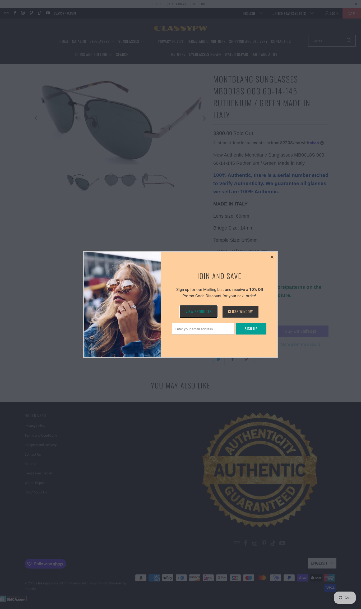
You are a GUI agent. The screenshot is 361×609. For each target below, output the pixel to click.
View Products (199, 311)
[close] (272, 257)
